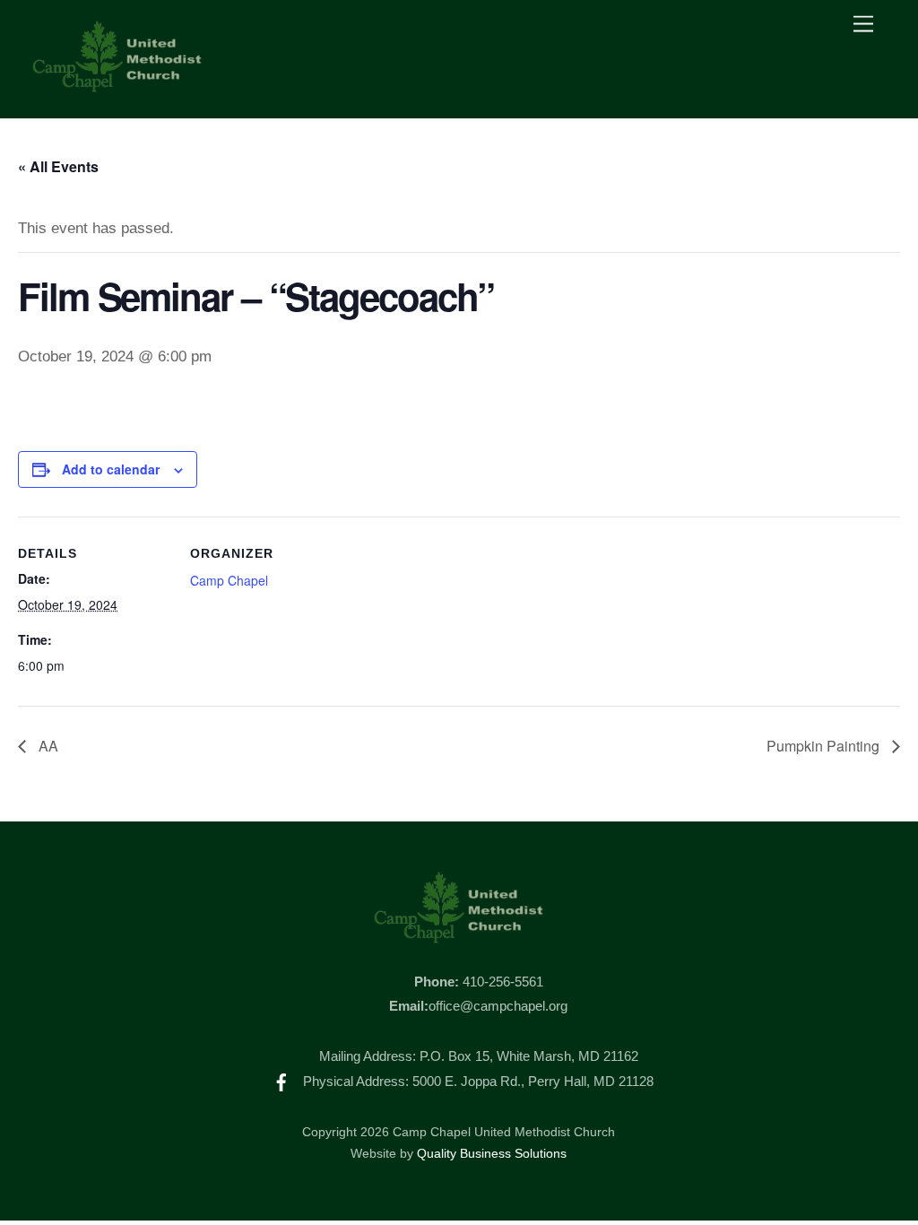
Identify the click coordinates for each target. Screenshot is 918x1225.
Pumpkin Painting (824, 745)
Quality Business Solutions (492, 1153)
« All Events (58, 166)
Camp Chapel (229, 580)
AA (46, 745)
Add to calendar (111, 469)
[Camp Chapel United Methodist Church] (117, 86)
